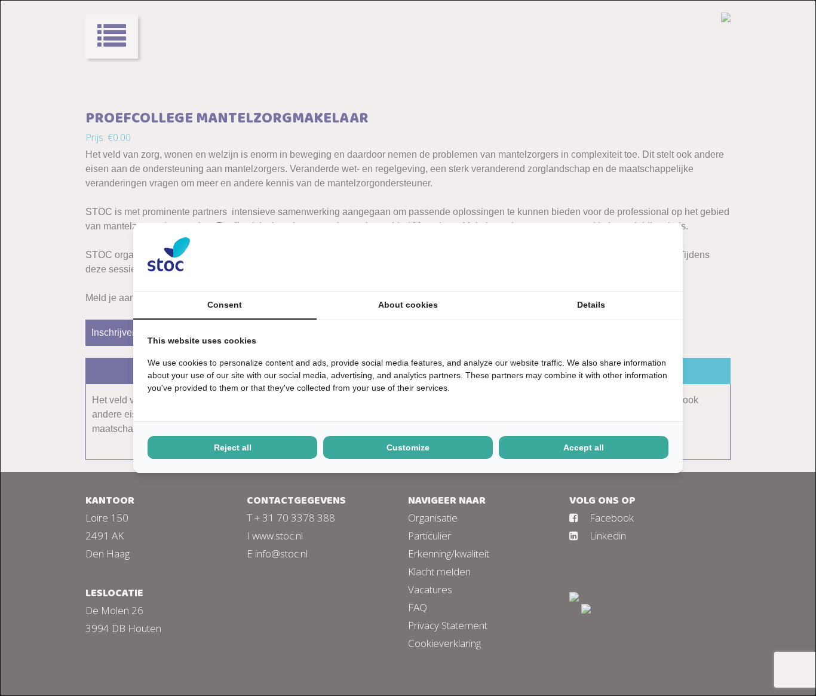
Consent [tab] (224, 304)
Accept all (583, 447)
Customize (408, 447)
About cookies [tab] (408, 304)
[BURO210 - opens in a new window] (623, 257)
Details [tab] (591, 304)
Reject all (232, 447)
